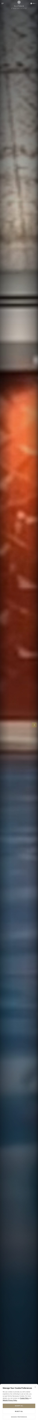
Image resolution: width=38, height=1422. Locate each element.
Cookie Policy (24, 1398)
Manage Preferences (19, 1417)
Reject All (19, 1411)
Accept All (19, 1405)
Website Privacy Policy (10, 1400)
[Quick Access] (34, 725)
